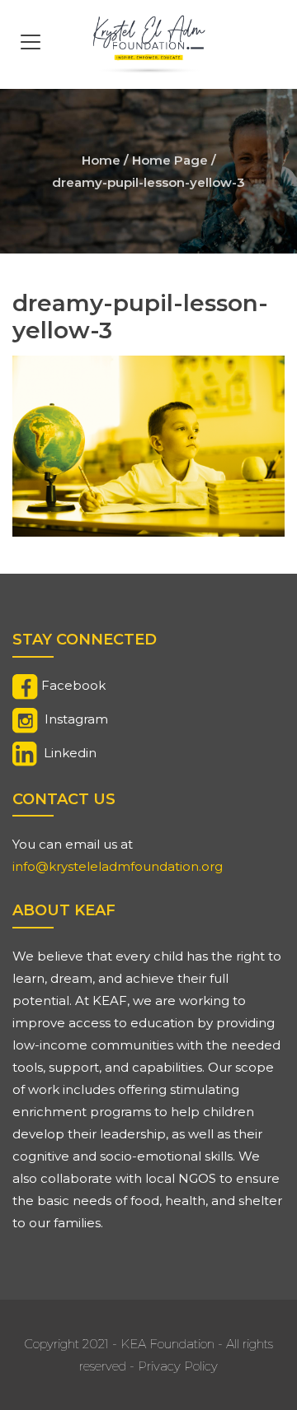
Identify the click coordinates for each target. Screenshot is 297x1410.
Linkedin (70, 753)
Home (101, 160)
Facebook (73, 685)
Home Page (170, 160)
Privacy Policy (178, 1366)
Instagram (76, 719)
